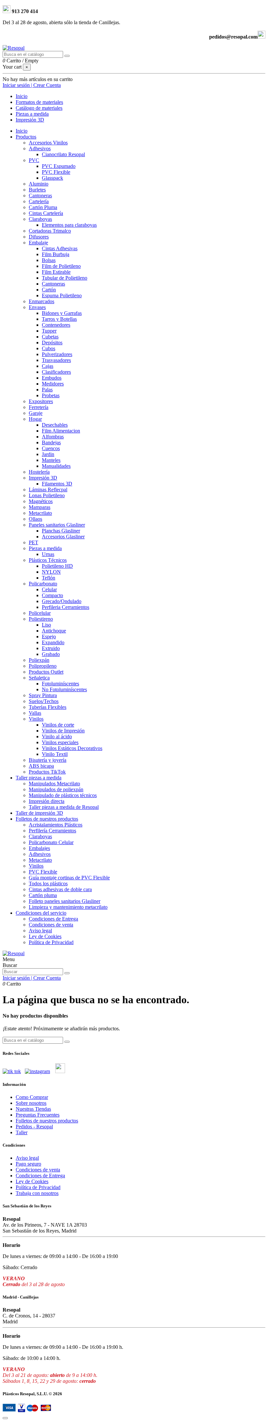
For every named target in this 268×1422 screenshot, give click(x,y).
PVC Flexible (56, 172)
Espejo (49, 636)
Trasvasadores (56, 360)
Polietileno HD (57, 566)
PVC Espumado (58, 166)
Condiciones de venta (51, 924)
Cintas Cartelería (46, 213)
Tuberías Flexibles (47, 707)
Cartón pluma (43, 895)
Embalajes (39, 848)
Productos (26, 136)
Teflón (48, 577)
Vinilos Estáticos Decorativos (72, 748)
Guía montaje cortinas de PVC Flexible (69, 877)
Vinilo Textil (55, 754)
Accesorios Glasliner (63, 536)
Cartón (49, 289)
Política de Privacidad (51, 942)
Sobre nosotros (31, 1103)
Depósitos (52, 342)
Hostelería (39, 472)
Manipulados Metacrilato (54, 783)
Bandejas (51, 442)
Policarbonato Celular (51, 842)
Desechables (55, 425)
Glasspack (52, 178)
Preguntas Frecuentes (37, 1115)
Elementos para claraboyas (69, 225)
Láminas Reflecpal (48, 489)
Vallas (35, 713)
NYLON (51, 572)
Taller (21, 1132)
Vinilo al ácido (57, 736)
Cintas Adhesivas (59, 248)
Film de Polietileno (61, 266)
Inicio (21, 131)
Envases (37, 307)
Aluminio (38, 184)
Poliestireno (41, 619)
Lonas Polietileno (47, 495)
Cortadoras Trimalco (50, 231)
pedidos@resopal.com (233, 37)
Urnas (48, 554)
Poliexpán (39, 660)
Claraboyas (40, 219)
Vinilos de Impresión (63, 730)
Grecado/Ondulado (61, 601)
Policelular (40, 613)
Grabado (51, 654)
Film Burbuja (55, 254)
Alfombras (53, 436)
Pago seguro (28, 1164)
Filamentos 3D (57, 483)
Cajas (47, 366)
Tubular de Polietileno (64, 278)
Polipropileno (43, 666)
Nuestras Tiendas (33, 1109)
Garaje (35, 413)
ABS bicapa (41, 766)
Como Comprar (32, 1097)
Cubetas (50, 336)
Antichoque (54, 630)
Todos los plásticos (48, 883)
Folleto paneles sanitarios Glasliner (64, 901)
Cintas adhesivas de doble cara (60, 889)
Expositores (41, 401)
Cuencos (51, 448)
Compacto (52, 595)
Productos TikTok (47, 772)
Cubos (48, 348)
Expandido (53, 642)
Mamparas (39, 507)
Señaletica (39, 677)
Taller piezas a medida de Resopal (64, 807)
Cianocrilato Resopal (63, 154)
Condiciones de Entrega (53, 919)
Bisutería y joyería (47, 760)
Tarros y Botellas (59, 319)
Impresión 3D (43, 478)
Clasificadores (56, 372)
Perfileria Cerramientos (65, 607)
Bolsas (49, 260)
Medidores (53, 383)
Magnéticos (41, 501)
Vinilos (36, 719)
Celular (49, 589)
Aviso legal (40, 930)
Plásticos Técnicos (48, 560)
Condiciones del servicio (41, 913)
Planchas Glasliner (61, 530)
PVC (34, 160)
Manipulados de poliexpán (56, 789)
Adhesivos (40, 148)
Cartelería (39, 201)
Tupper (49, 331)
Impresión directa (46, 801)
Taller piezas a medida (38, 777)
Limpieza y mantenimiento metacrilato (68, 907)
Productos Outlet (46, 672)
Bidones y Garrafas (62, 313)
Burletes (37, 189)
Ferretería (38, 407)
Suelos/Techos (44, 701)
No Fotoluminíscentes (64, 689)
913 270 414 (24, 11)
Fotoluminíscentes (60, 683)
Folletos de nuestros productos (47, 819)
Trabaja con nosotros (37, 1193)
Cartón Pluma (43, 207)
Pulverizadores (57, 354)
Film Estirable (56, 272)
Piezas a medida (45, 548)
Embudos (51, 378)
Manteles (51, 460)
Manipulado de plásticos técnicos (63, 795)
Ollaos (35, 519)
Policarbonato (43, 583)
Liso (46, 625)
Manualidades (56, 466)
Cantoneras (40, 195)
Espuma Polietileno (62, 295)
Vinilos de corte (58, 724)
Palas (47, 389)
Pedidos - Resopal (34, 1126)
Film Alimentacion (61, 430)
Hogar (35, 419)
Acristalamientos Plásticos (55, 824)
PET (33, 542)
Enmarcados (41, 301)
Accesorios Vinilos (48, 142)
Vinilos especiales (60, 742)
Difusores (39, 236)
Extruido (51, 648)
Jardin (48, 454)
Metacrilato (40, 513)
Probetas (50, 395)
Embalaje (38, 242)
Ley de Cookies (45, 936)
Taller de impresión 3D (39, 813)
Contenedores (56, 325)
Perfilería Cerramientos (52, 830)
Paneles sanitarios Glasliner (57, 525)
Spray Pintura (43, 695)
